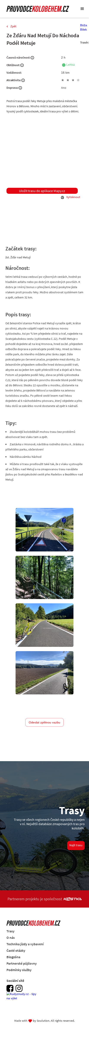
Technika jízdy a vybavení (25, 944)
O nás (10, 937)
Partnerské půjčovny (21, 963)
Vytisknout (73, 197)
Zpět (13, 26)
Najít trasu (76, 845)
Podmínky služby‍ (19, 970)
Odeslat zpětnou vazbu (44, 722)
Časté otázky (15, 950)
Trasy (10, 931)
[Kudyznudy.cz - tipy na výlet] (22, 998)
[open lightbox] (44, 529)
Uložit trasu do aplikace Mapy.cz (42, 191)
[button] (82, 9)
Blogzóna (13, 957)
